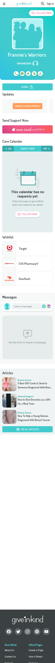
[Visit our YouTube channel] (46, 631)
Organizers (24, 63)
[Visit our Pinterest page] (36, 631)
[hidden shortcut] (9, 74)
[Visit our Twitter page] (18, 631)
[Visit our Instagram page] (27, 631)
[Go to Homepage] (23, 3)
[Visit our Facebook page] (8, 631)
